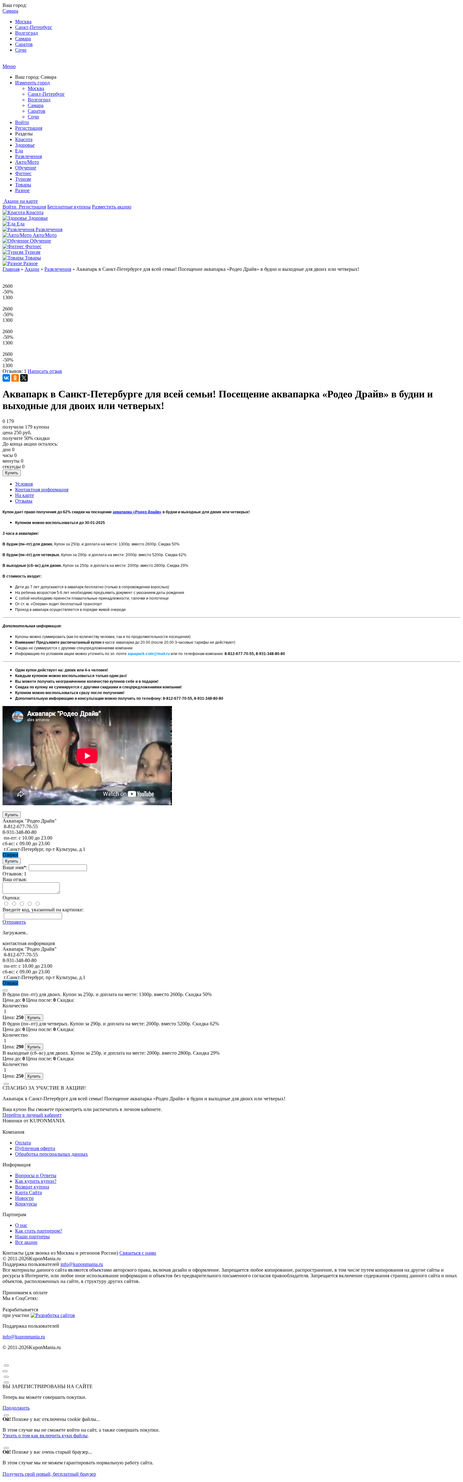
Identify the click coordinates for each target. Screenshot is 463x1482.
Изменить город (32, 82)
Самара (23, 38)
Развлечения (28, 156)
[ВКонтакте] (6, 378)
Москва (23, 21)
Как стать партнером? (38, 1231)
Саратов (24, 44)
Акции (32, 269)
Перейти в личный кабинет (32, 1115)
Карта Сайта (28, 1192)
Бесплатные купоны (69, 206)
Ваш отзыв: (15, 879)
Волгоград (26, 33)
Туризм (23, 179)
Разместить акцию (111, 206)
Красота (23, 139)
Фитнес (23, 173)
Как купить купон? (35, 1181)
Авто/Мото (27, 162)
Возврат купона (32, 1186)
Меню (9, 66)
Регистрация (28, 128)
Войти (22, 122)
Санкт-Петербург (33, 27)
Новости (24, 1198)
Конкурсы (26, 1203)
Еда (19, 150)
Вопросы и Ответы (35, 1175)
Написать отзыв (45, 371)
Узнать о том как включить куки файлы (45, 1435)
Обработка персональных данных (51, 1154)
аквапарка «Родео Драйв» (137, 512)
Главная (11, 269)
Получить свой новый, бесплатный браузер (49, 1474)
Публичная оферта (35, 1148)
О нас (21, 1225)
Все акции (26, 1242)
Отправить (14, 922)
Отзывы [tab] (23, 501)
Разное (22, 190)
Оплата (23, 1142)
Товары (23, 184)
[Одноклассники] (15, 378)
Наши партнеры (32, 1236)
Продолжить (16, 1408)
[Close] (5, 990)
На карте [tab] (24, 495)
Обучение (25, 167)
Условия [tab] (24, 484)
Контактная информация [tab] (41, 489)
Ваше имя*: (15, 867)
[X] (24, 378)
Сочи (20, 50)
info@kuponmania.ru (81, 1264)
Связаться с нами (137, 1253)
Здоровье (25, 145)
